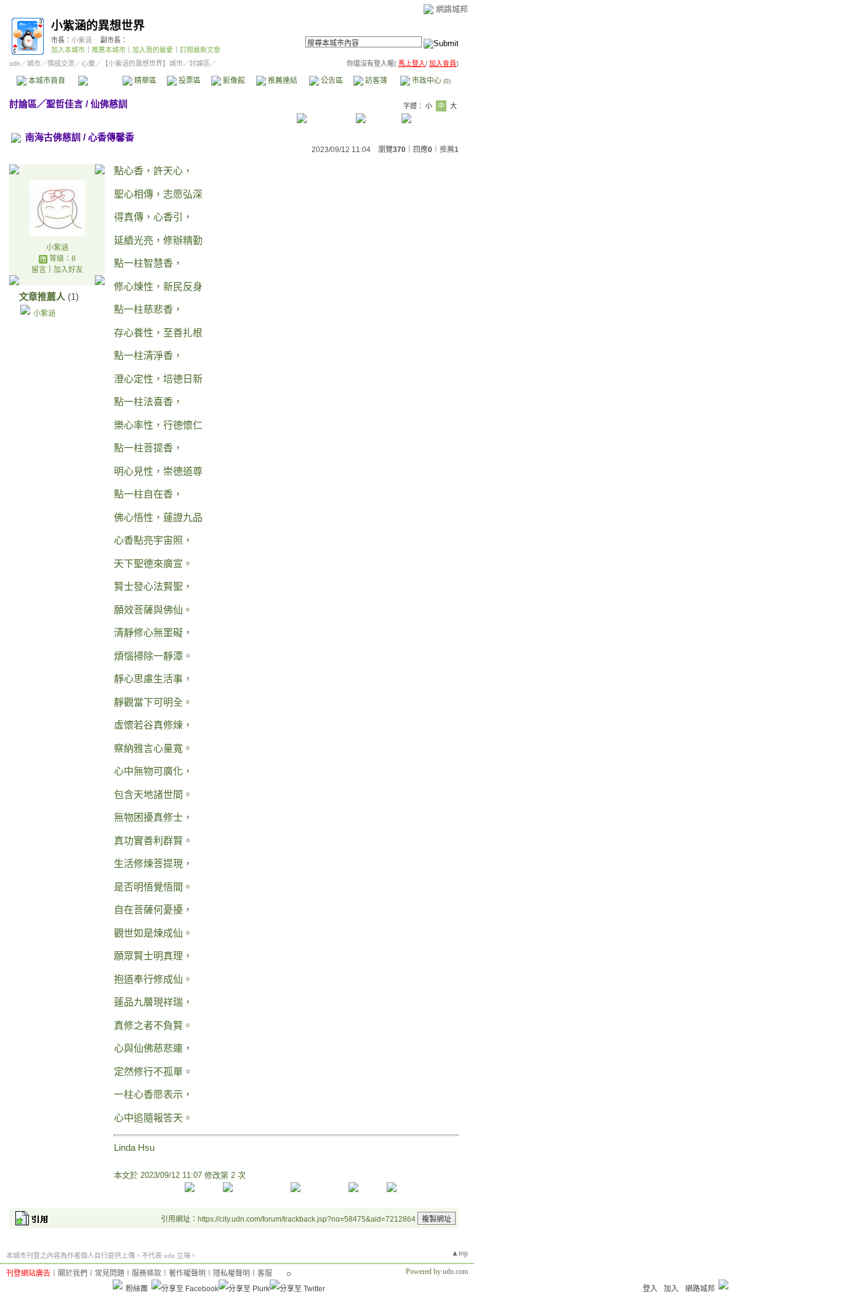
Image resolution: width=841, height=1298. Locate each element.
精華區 (144, 80)
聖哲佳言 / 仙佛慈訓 (86, 104)
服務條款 (146, 1273)
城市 (34, 63)
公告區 (331, 80)
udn (14, 63)
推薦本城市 (109, 50)
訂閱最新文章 (200, 50)
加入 (671, 1288)
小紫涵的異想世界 (98, 25)
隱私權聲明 (231, 1273)
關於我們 (72, 1273)
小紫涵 (81, 40)
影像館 (233, 80)
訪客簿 (375, 80)
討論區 (100, 80)
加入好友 (68, 269)
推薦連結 (281, 80)
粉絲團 (137, 1288)
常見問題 (109, 1273)
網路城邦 (452, 9)
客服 (264, 1273)
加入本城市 (68, 50)
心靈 (88, 63)
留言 (38, 269)
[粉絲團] (118, 1284)
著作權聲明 (187, 1273)
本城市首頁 (45, 80)
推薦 (449, 149)
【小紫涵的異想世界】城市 (142, 63)
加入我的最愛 (152, 50)
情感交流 (60, 63)
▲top (459, 1253)
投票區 (189, 80)
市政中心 (430, 80)
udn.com (455, 1271)
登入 (650, 1288)
